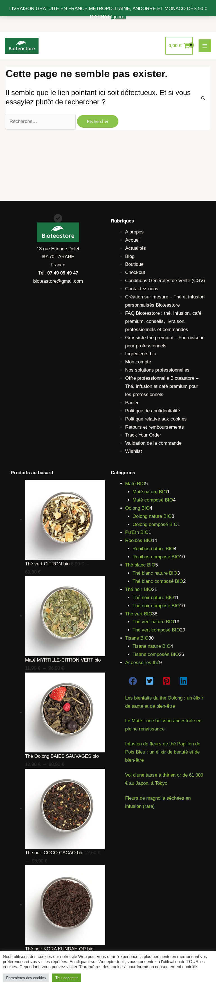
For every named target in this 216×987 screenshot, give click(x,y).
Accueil (133, 240)
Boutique (134, 264)
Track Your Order (143, 435)
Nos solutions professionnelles (157, 370)
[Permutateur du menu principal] (205, 45)
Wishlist (133, 451)
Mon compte (138, 362)
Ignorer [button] (118, 16)
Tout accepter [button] (66, 978)
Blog (129, 256)
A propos (134, 232)
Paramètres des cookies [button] (26, 978)
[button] (133, 681)
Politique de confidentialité (152, 410)
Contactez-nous (141, 288)
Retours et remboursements (154, 427)
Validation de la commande (153, 443)
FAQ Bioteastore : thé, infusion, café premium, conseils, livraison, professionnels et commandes (163, 321)
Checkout (135, 272)
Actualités (135, 248)
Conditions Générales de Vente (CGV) (165, 280)
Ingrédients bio (140, 353)
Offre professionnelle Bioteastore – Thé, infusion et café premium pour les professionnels (161, 386)
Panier (132, 402)
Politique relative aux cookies (156, 419)
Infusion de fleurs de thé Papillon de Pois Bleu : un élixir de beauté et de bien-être (162, 752)
